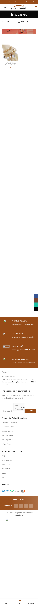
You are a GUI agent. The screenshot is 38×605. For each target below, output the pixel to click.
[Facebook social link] (16, 506)
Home (4, 22)
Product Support (8, 431)
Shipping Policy (7, 440)
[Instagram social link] (21, 506)
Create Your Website (9, 423)
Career (4, 473)
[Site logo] (19, 7)
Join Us (30, 411)
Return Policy (6, 444)
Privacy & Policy (7, 435)
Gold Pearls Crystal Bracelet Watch (10, 64)
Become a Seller (31, 2)
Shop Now (18, 2)
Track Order (7, 2)
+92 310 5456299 (28, 350)
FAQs (3, 477)
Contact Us (6, 469)
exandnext (19, 515)
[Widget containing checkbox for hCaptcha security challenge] (19, 407)
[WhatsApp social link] (26, 506)
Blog (3, 456)
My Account (6, 464)
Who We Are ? (7, 460)
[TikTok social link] (31, 506)
